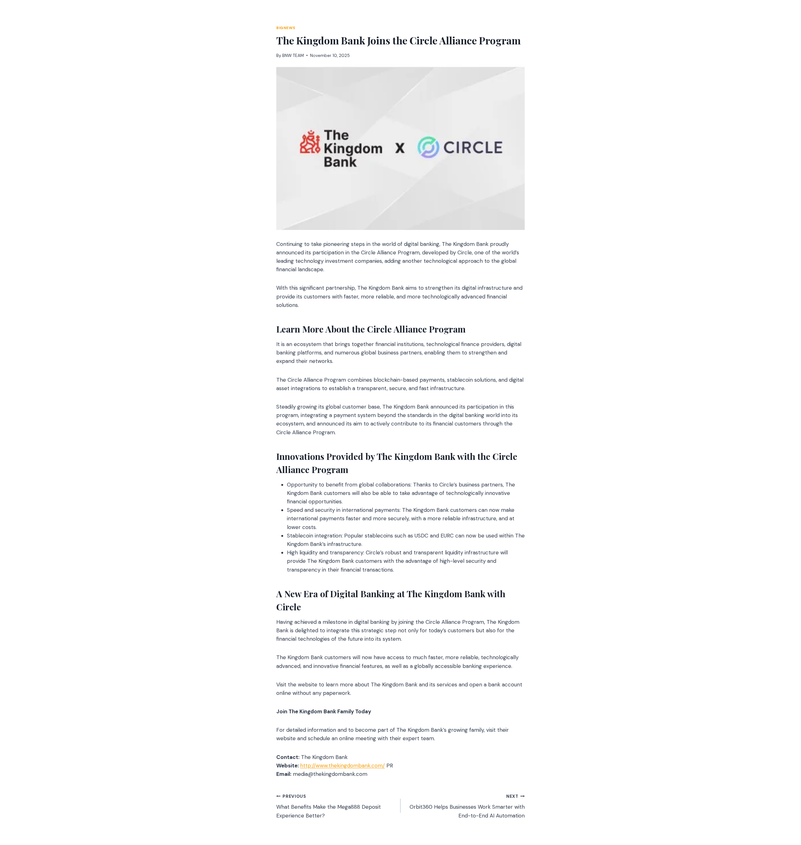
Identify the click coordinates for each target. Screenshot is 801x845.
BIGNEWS (285, 27)
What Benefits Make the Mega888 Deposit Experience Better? (328, 806)
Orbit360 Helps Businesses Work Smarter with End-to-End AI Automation (467, 806)
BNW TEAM (293, 55)
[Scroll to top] (784, 806)
